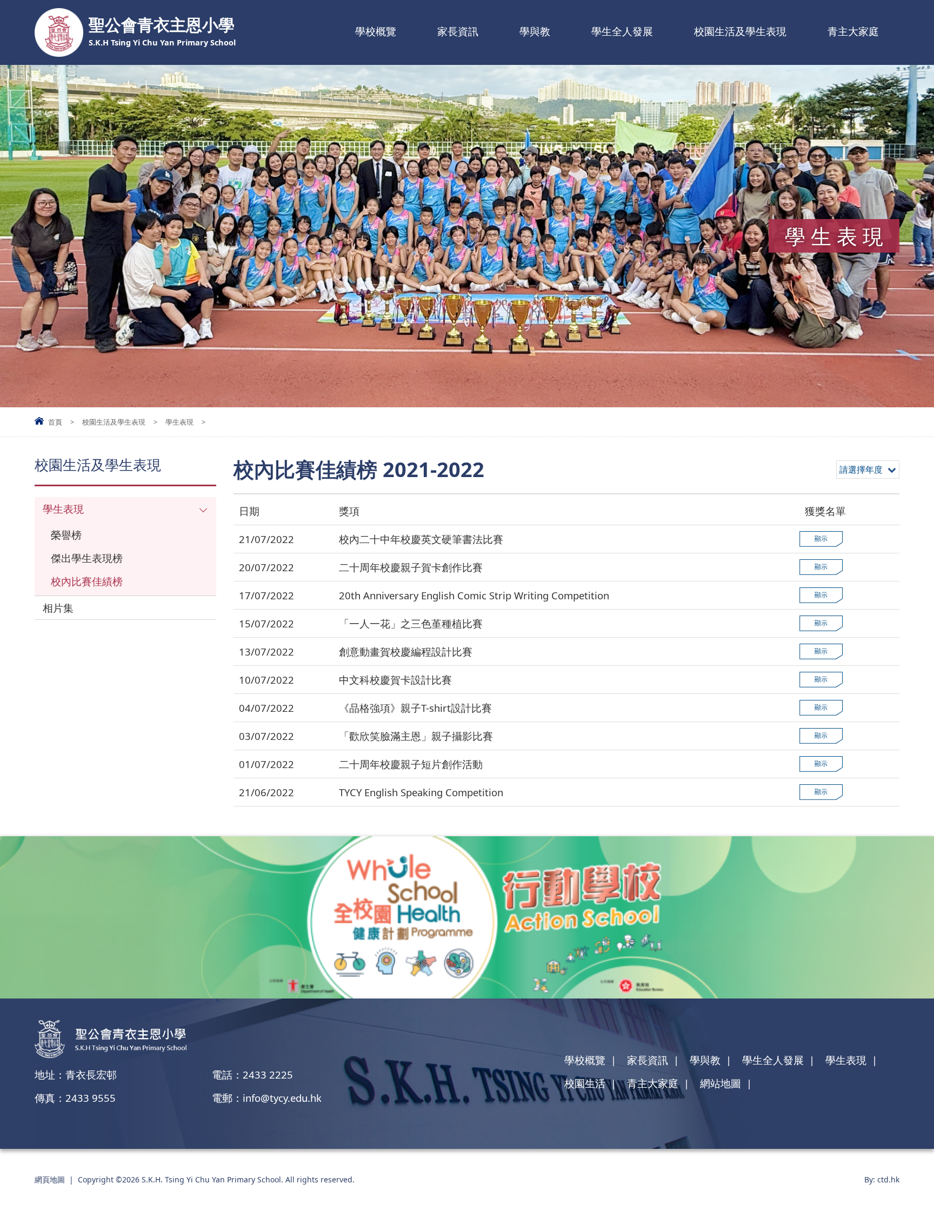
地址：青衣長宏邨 (76, 1074)
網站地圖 (720, 1082)
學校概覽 (375, 31)
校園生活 (584, 1082)
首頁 (55, 422)
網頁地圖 (50, 1179)
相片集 (58, 607)
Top (906, 1164)
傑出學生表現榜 (87, 558)
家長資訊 (457, 31)
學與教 (534, 31)
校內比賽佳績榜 (87, 581)
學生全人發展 (622, 31)
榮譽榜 (66, 534)
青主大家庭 (853, 31)
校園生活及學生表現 (740, 31)
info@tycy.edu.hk (282, 1098)
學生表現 (179, 422)
